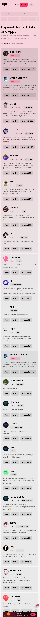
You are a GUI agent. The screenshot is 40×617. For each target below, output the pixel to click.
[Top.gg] (4, 5)
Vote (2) (27, 249)
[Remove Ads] (20, 614)
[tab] (5, 43)
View (7, 69)
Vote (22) (28, 225)
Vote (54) (28, 199)
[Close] (35, 610)
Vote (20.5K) (29, 69)
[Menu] (36, 4)
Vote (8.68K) (29, 95)
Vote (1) (27, 298)
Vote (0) (27, 320)
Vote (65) (28, 173)
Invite (15, 69)
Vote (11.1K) (28, 147)
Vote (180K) (29, 121)
